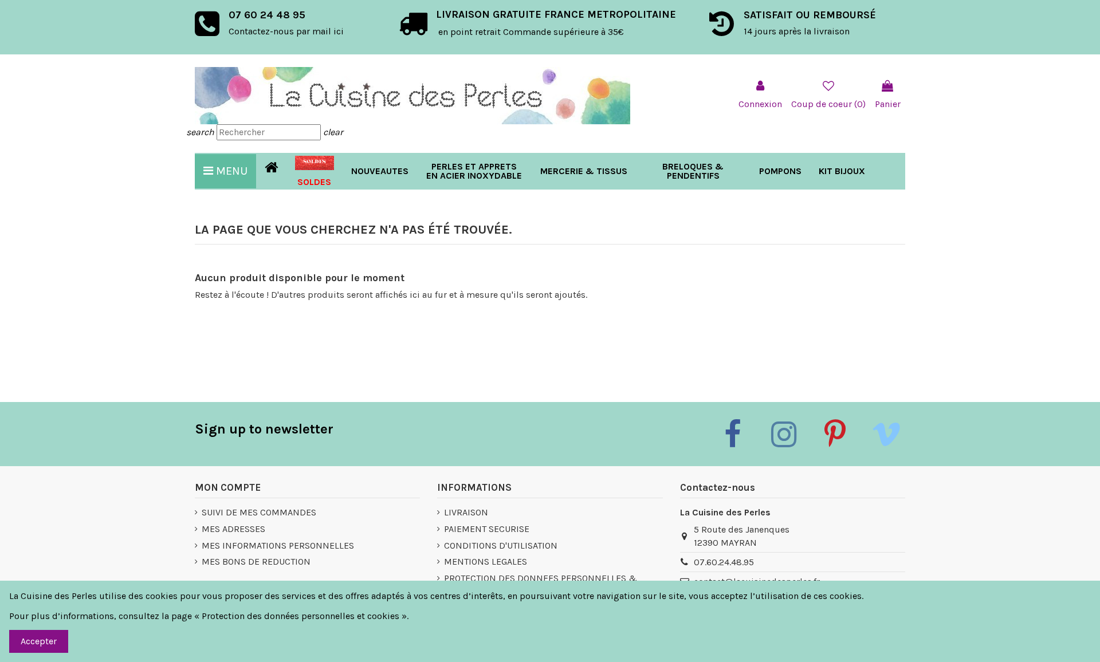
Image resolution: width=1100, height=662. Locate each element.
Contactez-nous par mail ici (286, 31)
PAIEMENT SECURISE (486, 528)
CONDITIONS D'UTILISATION (500, 545)
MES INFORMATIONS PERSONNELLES (278, 545)
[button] (584, 171)
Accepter (39, 641)
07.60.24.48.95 (724, 562)
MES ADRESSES (233, 528)
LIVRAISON (466, 512)
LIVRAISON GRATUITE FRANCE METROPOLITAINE (556, 14)
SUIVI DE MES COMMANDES (259, 512)
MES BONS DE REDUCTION (256, 561)
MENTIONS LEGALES (485, 561)
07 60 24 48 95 (267, 15)
